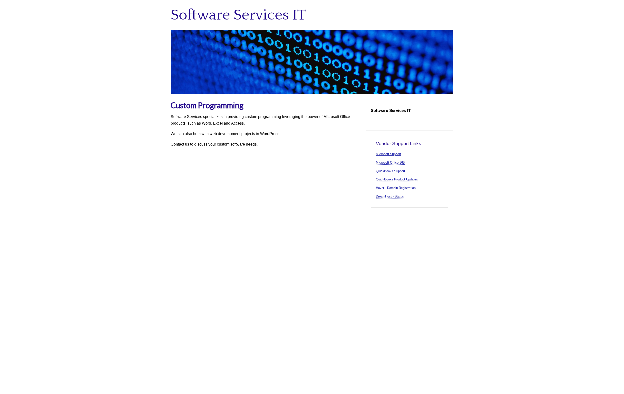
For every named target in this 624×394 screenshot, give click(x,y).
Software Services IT (238, 15)
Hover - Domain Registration (396, 188)
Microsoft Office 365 (390, 162)
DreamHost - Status (390, 196)
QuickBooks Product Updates (397, 179)
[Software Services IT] (312, 62)
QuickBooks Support (390, 171)
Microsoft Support (388, 154)
